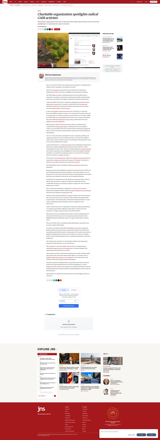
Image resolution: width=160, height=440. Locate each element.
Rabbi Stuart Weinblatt (115, 384)
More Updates (41, 395)
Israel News (83, 365)
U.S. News (61, 365)
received (76, 228)
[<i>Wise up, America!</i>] (119, 56)
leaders (78, 160)
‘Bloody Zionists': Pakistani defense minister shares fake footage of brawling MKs (47, 368)
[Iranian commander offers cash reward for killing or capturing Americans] (112, 361)
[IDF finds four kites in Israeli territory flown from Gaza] (91, 358)
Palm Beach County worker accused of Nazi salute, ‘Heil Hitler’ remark (69, 368)
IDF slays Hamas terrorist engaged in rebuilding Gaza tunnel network (48, 378)
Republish (57, 29)
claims (54, 95)
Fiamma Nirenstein (106, 42)
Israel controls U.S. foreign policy (61, 108)
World (20, 1)
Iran (60, 5)
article (69, 170)
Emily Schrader (106, 372)
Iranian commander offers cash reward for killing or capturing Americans (112, 369)
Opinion (32, 1)
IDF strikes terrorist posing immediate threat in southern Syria (47, 359)
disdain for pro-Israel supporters (55, 121)
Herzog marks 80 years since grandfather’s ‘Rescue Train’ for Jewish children (46, 393)
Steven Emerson (42, 26)
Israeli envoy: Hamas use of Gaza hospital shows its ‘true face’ (47, 388)
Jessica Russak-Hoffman (64, 389)
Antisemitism (51, 1)
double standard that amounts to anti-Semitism (59, 257)
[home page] (5, 2)
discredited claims (62, 126)
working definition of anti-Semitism (80, 190)
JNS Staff (82, 370)
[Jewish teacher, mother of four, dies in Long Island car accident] (69, 378)
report (68, 145)
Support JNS (153, 1)
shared (56, 111)
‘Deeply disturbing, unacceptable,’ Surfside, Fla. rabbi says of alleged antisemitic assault (90, 388)
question (56, 90)
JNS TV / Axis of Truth (106, 366)
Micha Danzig (113, 395)
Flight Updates (40, 5)
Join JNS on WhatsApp (113, 70)
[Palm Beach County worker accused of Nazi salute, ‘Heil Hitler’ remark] (69, 358)
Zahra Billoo (70, 228)
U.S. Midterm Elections (26, 5)
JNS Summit (64, 5)
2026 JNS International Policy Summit (112, 422)
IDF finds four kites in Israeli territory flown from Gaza (89, 368)
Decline (151, 434)
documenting (61, 158)
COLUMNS (106, 376)
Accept (141, 434)
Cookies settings (131, 434)
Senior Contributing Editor (107, 37)
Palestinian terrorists (63, 119)
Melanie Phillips (105, 57)
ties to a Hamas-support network (78, 158)
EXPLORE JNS (47, 349)
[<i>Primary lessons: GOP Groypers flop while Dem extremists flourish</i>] (119, 48)
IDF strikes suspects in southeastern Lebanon (47, 374)
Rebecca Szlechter (63, 370)
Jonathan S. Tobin (106, 51)
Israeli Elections (34, 5)
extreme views (58, 160)
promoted (84, 104)
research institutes (86, 149)
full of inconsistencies (75, 165)
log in (65, 327)
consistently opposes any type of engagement (59, 248)
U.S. (15, 1)
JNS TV (37, 1)
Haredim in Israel (55, 5)
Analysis (26, 1)
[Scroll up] (53, 396)
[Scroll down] (55, 396)
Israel (11, 1)
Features (59, 1)
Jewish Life (44, 1)
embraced (65, 192)
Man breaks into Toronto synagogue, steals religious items (48, 383)
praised (86, 128)
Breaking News (43, 354)
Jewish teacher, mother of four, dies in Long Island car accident (69, 387)
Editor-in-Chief (70, 5)
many (71, 160)
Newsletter (139, 1)
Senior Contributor (105, 54)
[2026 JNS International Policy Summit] (113, 413)
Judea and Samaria (47, 5)
